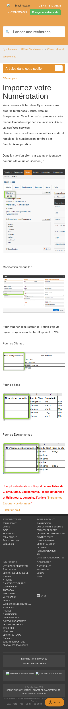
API (38, 554)
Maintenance (9, 597)
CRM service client (47, 530)
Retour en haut (11, 510)
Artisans (7, 580)
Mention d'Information (34, 693)
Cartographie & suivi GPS (50, 526)
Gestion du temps (12, 635)
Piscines (7, 611)
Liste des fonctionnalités (50, 557)
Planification (44, 523)
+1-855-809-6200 (38, 663)
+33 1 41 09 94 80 (39, 658)
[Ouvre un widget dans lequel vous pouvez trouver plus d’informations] (54, 702)
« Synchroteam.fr (17, 12)
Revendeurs (43, 569)
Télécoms (8, 631)
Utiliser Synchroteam (32, 49)
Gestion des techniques (15, 645)
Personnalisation (46, 551)
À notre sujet (44, 566)
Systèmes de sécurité (14, 621)
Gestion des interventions (51, 533)
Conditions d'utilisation (19, 690)
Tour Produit (10, 523)
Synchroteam (10, 49)
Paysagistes (9, 593)
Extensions (9, 533)
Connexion (8, 544)
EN (42, 595)
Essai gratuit (10, 537)
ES (45, 595)
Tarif (5, 530)
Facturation (43, 547)
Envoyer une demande (45, 12)
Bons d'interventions (14, 642)
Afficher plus (10, 78)
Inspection (8, 590)
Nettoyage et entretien (15, 566)
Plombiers (8, 607)
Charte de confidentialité (46, 690)
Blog (39, 576)
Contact (41, 573)
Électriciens (9, 569)
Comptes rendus (45, 540)
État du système (11, 540)
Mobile (6, 526)
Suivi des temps (45, 537)
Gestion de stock (46, 544)
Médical (7, 600)
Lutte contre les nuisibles (17, 604)
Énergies (7, 638)
